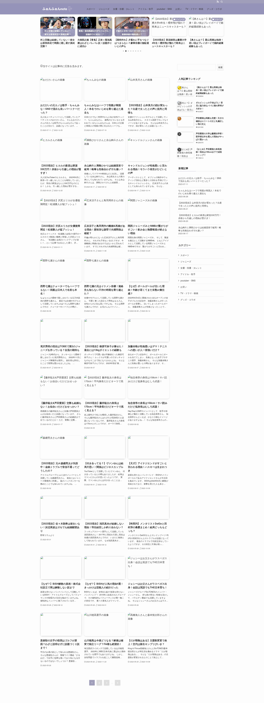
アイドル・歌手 (187, 274)
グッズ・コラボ (187, 299)
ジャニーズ (185, 261)
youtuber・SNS (187, 280)
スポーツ (184, 255)
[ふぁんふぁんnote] (56, 9)
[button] (123, 51)
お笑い (183, 286)
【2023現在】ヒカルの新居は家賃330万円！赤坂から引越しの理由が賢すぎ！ (199, 217)
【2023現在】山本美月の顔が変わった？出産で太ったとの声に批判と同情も (200, 205)
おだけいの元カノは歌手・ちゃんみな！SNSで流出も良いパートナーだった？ (199, 181)
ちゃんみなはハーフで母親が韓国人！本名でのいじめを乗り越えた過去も (199, 193)
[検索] (222, 1)
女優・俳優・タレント (191, 267)
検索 (220, 67)
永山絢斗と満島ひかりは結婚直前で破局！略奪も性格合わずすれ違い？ (199, 230)
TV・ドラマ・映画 (189, 293)
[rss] (218, 1)
